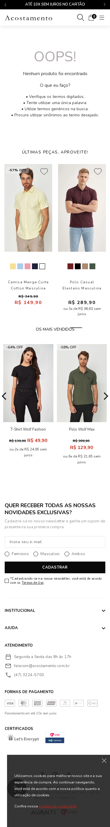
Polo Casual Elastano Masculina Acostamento (82, 285)
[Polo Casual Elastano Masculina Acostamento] (82, 208)
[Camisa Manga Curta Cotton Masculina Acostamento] (28, 208)
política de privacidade (58, 806)
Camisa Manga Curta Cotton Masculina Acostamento (28, 285)
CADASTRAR (54, 567)
